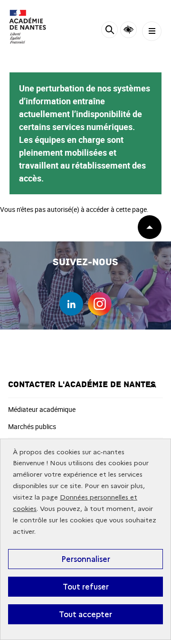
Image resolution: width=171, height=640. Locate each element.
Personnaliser (85, 559)
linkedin (71, 304)
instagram (100, 304)
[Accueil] (36, 27)
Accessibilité (128, 29)
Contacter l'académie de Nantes (82, 384)
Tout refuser (86, 586)
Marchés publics (32, 426)
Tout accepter (85, 614)
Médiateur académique (42, 409)
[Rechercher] (109, 31)
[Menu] (152, 31)
